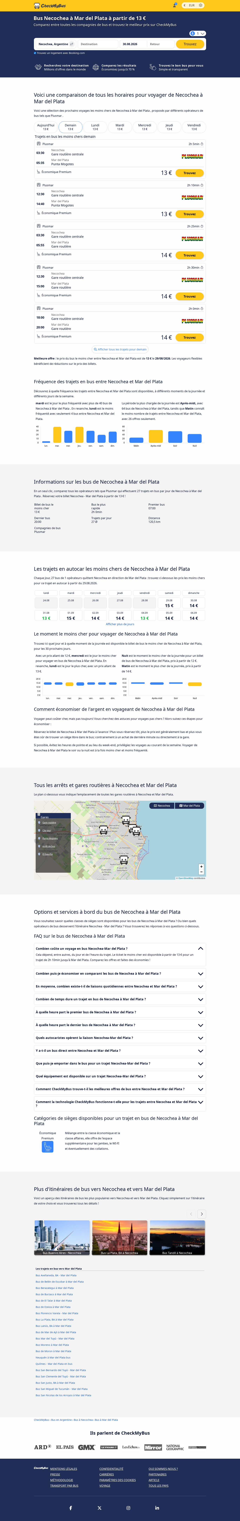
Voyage (104, 1486)
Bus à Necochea (83, 1419)
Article (154, 1480)
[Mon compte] (174, 5)
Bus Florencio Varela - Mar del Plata (57, 1313)
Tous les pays (158, 1486)
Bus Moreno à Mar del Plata (52, 1344)
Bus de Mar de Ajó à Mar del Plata (56, 1332)
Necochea (163, 805)
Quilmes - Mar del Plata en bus (54, 1363)
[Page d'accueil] (50, 6)
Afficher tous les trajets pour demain (122, 349)
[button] (126, 820)
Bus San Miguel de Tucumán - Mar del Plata (61, 1389)
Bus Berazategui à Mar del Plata (55, 1288)
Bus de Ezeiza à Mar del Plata (53, 1307)
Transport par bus (64, 1486)
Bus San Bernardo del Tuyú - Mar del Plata (61, 1370)
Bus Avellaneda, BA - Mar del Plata (56, 1275)
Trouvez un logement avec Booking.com (61, 53)
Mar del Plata (191, 805)
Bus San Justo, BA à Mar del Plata (55, 1382)
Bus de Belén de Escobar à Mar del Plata (60, 1281)
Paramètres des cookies (117, 1480)
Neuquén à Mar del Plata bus (53, 1357)
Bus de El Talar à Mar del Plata (54, 1300)
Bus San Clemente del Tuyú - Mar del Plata (61, 1376)
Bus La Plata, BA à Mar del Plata (54, 1319)
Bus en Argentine (61, 1419)
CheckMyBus (41, 1419)
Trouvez (190, 173)
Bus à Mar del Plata (106, 1419)
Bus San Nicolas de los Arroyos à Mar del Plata (63, 1395)
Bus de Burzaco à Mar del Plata (54, 1294)
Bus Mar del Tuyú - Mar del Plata (55, 1338)
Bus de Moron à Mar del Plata (53, 1351)
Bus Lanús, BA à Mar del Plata (53, 1326)
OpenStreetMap (185, 878)
